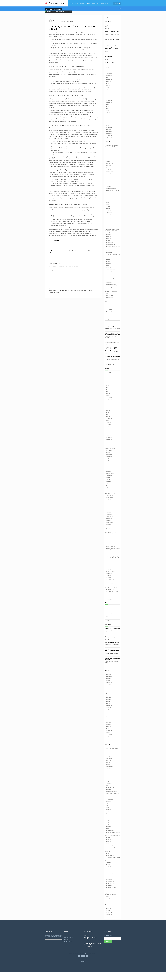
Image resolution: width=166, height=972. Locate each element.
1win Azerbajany (109, 148)
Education (108, 202)
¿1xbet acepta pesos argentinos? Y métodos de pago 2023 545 (112, 146)
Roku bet (107, 265)
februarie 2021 (109, 127)
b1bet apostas (109, 173)
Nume (50, 282)
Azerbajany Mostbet (110, 171)
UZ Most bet (108, 273)
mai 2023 (107, 87)
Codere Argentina (109, 196)
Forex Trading (108, 206)
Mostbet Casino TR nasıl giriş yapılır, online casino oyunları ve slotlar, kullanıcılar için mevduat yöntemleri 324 (112, 231)
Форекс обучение (109, 297)
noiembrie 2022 (109, 98)
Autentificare (108, 305)
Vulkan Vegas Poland (110, 282)
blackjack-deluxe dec (110, 184)
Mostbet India (108, 238)
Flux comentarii (109, 309)
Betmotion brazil (109, 180)
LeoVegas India (109, 216)
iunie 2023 (108, 85)
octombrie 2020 (109, 135)
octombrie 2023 (109, 77)
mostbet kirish (108, 240)
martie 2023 (108, 92)
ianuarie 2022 (108, 119)
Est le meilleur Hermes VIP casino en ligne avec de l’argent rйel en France (92, 944)
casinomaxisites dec (110, 193)
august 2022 (108, 104)
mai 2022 (107, 110)
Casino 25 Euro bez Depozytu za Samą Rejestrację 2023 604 (112, 191)
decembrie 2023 (109, 73)
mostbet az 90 (108, 225)
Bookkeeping (108, 186)
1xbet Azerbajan (109, 155)
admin (54, 20)
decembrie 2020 (109, 131)
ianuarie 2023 (108, 94)
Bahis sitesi (108, 175)
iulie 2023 (108, 83)
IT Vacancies (108, 210)
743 (106, 167)
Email (67, 282)
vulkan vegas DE (109, 276)
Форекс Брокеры (109, 295)
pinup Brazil (108, 263)
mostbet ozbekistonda (110, 242)
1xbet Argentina (109, 152)
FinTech (107, 204)
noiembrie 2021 (109, 121)
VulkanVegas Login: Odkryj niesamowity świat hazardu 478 (111, 285)
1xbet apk (108, 150)
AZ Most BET (108, 169)
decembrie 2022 (109, 96)
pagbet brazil (108, 259)
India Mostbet (108, 208)
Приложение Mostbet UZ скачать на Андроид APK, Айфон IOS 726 (112, 290)
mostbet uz (108, 250)
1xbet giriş (108, 161)
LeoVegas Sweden (109, 220)
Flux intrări (108, 307)
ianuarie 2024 (108, 71)
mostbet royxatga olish (110, 244)
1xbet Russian (108, 165)
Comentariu (51, 267)
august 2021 (108, 123)
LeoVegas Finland (109, 214)
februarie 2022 (109, 116)
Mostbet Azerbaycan (110, 227)
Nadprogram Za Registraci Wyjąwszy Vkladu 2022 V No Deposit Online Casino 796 (112, 256)
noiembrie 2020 (109, 133)
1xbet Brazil (108, 159)
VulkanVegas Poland (110, 287)
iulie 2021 (108, 125)
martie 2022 (108, 114)
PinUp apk (108, 261)
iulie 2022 (108, 106)
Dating (107, 200)
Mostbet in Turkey (109, 236)
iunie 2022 (108, 108)
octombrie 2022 (109, 100)
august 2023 (108, 81)
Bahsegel (108, 177)
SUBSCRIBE (107, 941)
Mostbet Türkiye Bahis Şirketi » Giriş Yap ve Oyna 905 (112, 247)
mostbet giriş (108, 234)
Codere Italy (108, 198)
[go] (118, 17)
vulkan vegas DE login (110, 278)
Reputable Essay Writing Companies (112, 39)
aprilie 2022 (108, 112)
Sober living (108, 267)
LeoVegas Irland (109, 218)
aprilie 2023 (108, 89)
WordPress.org (109, 311)
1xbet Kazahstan (109, 163)
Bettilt (107, 182)
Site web (84, 282)
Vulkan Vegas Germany (110, 280)
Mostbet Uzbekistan (110, 252)
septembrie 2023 (109, 79)
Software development (110, 269)
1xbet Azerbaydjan (109, 157)
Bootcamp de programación (111, 188)
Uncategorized (70, 21)
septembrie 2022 (109, 102)
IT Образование (109, 212)
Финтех (107, 293)
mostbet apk (108, 223)
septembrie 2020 (109, 137)
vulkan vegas (74, 57)
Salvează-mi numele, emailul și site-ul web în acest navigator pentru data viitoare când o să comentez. (71, 290)
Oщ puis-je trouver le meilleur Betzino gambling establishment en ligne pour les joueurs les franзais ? (112, 47)
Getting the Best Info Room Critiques (112, 25)
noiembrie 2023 (109, 75)
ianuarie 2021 (108, 129)
